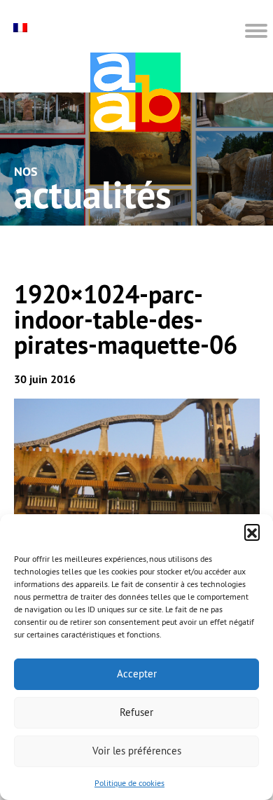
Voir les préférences (136, 750)
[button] (252, 532)
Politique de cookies (129, 783)
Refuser (136, 712)
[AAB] (135, 92)
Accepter (137, 673)
